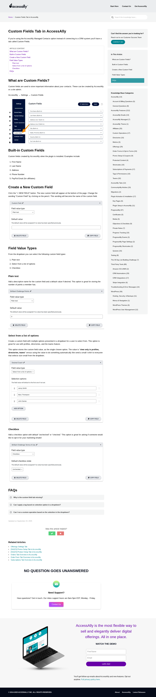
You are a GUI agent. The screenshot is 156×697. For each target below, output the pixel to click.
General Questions (119, 106)
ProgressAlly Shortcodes (121, 246)
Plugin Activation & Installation (121, 196)
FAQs (12, 71)
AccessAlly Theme (119, 124)
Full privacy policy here (90, 679)
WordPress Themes (120, 305)
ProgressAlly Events (120, 237)
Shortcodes (117, 165)
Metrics (115, 142)
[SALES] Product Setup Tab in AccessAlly (26, 552)
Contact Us (126, 6)
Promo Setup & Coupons (122, 156)
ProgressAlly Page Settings (122, 242)
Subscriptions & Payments (122, 169)
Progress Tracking (119, 233)
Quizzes (116, 251)
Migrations (115, 192)
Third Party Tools (117, 264)
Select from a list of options (22, 66)
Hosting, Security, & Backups (123, 296)
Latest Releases (139, 692)
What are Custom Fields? (19, 51)
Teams (115, 178)
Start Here (114, 6)
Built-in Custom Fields (18, 54)
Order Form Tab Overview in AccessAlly (26, 557)
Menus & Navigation (120, 300)
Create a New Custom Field (20, 57)
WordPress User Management (124, 309)
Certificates (117, 214)
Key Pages (116, 201)
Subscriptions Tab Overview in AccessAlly (26, 560)
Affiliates (116, 128)
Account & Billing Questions (122, 101)
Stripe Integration (119, 282)
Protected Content (119, 160)
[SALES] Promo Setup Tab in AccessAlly (26, 549)
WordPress (115, 291)
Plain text (15, 63)
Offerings (116, 147)
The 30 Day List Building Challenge (123, 260)
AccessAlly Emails (119, 115)
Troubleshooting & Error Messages (123, 287)
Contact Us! (118, 42)
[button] (52, 533)
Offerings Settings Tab (19, 547)
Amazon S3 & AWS (119, 269)
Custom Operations (120, 133)
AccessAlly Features (118, 110)
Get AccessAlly (141, 6)
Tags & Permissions (120, 174)
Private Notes (117, 228)
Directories (116, 138)
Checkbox (16, 68)
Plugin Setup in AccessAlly (122, 205)
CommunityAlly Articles (119, 187)
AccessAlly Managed (120, 119)
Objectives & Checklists (121, 224)
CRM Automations (119, 273)
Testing (113, 255)
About (117, 692)
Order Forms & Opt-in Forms (123, 151)
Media (115, 219)
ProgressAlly (115, 210)
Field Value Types (16, 60)
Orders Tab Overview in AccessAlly (24, 555)
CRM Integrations (119, 278)
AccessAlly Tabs (117, 183)
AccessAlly (115, 97)
